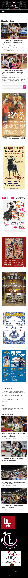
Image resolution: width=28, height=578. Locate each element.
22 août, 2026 (5, 462)
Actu (3, 455)
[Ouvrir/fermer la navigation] (3, 11)
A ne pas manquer (8, 414)
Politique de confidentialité (13, 575)
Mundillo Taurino (15, 45)
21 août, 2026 (5, 485)
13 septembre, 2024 (6, 45)
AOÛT (3, 430)
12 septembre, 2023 (6, 77)
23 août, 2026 (5, 438)
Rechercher (24, 87)
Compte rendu (9, 430)
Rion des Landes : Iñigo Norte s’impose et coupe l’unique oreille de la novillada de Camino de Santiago (13, 435)
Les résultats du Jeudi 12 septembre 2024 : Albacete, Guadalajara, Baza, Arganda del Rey (12, 42)
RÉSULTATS (4, 37)
